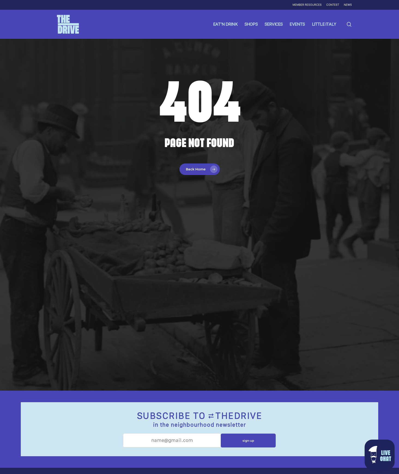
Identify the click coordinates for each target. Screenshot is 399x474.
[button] (379, 454)
